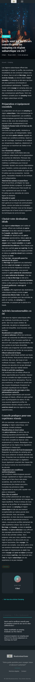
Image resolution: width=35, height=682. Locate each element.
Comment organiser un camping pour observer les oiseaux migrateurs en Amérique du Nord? (16, 638)
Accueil (4, 62)
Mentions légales (14, 671)
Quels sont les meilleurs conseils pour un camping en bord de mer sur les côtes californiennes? (17, 623)
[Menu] (22, 1)
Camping (6, 36)
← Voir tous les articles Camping (13, 599)
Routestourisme (21, 656)
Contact (23, 671)
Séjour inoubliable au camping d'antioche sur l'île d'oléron (14, 631)
